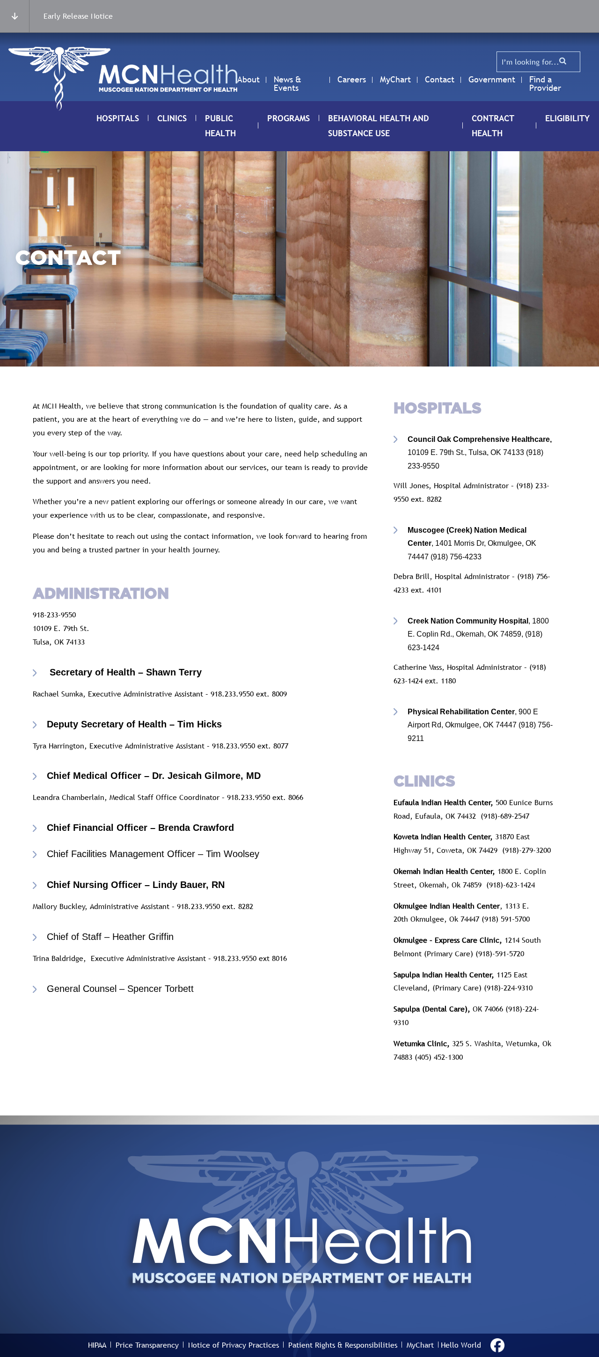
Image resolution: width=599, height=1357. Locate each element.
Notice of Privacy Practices (233, 1345)
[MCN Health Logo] (168, 78)
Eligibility (567, 118)
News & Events (287, 83)
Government (491, 79)
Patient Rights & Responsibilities (342, 1345)
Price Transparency (147, 1345)
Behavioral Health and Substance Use (378, 126)
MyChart (395, 79)
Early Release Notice (78, 16)
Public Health (220, 126)
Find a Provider (545, 83)
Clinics (172, 118)
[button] (563, 61)
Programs (288, 118)
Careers (351, 79)
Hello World (461, 1345)
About (248, 79)
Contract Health (493, 126)
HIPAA (97, 1345)
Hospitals (117, 118)
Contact (439, 79)
